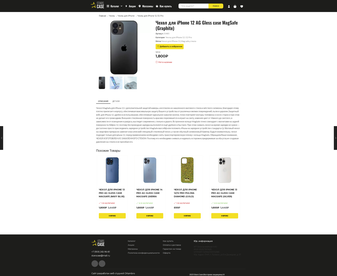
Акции (132, 6)
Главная (102, 16)
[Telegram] (102, 263)
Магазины (147, 6)
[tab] (103, 101)
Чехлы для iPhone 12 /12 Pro (150, 16)
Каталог (115, 6)
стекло (193, 41)
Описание (103, 101)
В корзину (112, 216)
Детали (116, 101)
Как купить (166, 6)
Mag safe (185, 41)
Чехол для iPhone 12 (171, 41)
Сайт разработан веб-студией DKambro (113, 273)
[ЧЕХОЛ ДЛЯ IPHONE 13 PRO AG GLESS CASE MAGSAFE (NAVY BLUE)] (112, 199)
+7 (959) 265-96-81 (100, 252)
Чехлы (112, 16)
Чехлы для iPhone (126, 16)
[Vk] (94, 263)
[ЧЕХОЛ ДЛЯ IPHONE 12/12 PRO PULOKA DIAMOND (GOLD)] (187, 199)
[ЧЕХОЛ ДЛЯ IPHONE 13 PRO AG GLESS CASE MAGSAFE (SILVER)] (224, 199)
